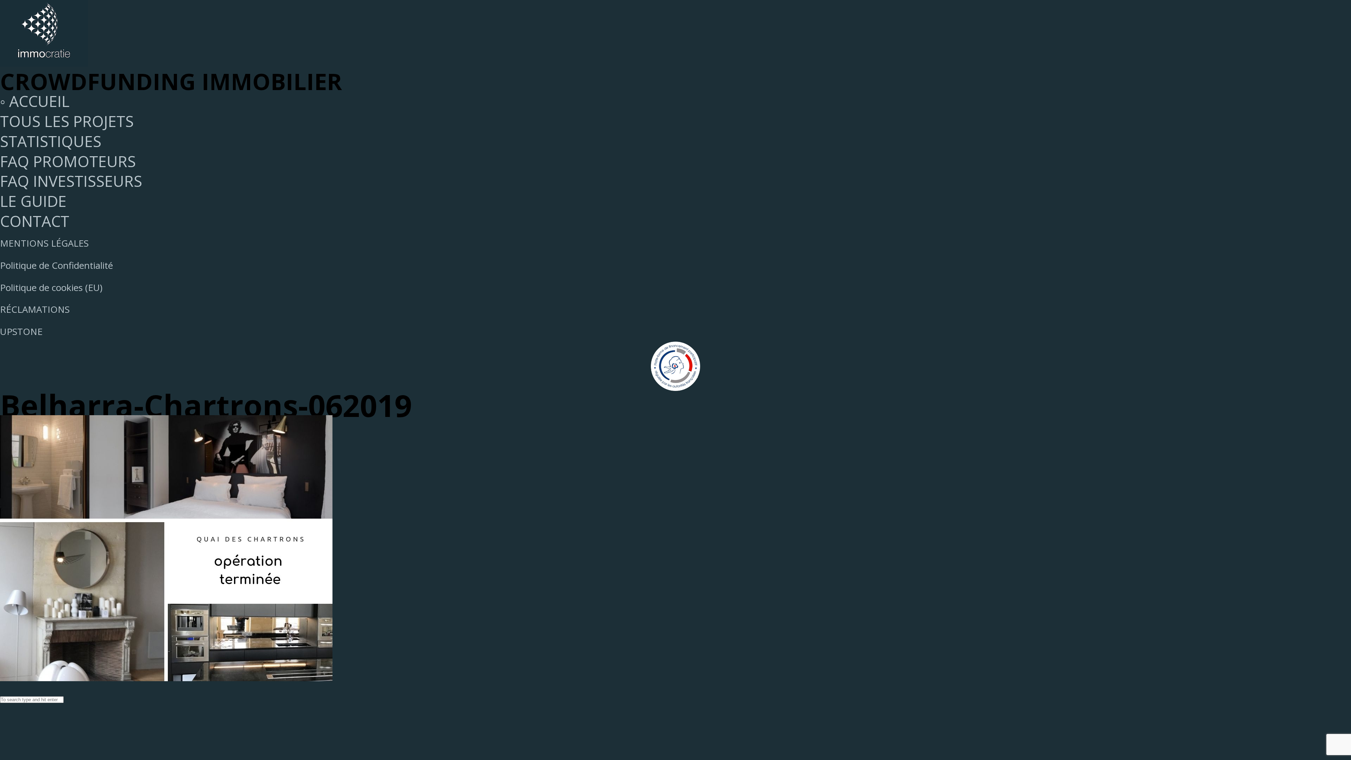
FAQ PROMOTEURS (68, 161)
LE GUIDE (33, 201)
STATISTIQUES (50, 141)
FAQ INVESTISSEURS (71, 181)
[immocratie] (44, 61)
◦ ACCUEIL (35, 101)
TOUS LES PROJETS (67, 121)
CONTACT (34, 221)
